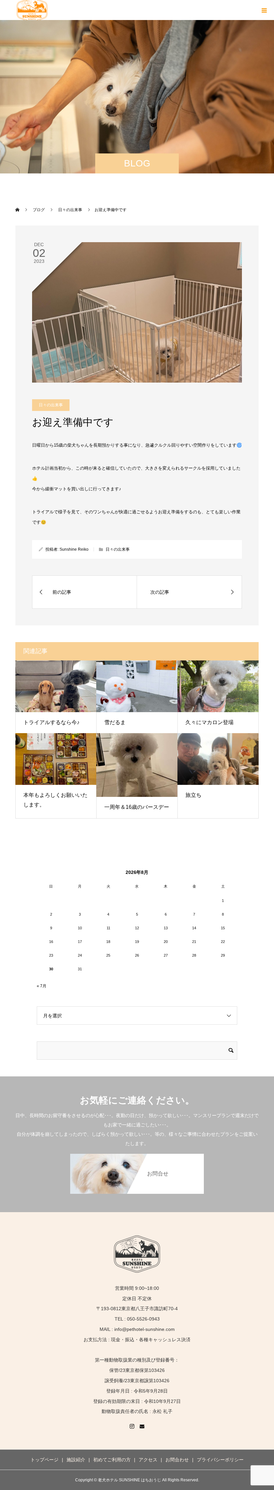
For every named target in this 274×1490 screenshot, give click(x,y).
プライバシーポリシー (220, 1459)
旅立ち (193, 795)
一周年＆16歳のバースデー (136, 807)
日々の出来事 (51, 405)
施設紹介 (75, 1459)
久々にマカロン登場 (209, 722)
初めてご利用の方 (112, 1459)
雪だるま (115, 722)
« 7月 (41, 986)
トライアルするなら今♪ (51, 722)
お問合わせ (177, 1459)
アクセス (148, 1459)
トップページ (44, 1459)
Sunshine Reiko (74, 549)
